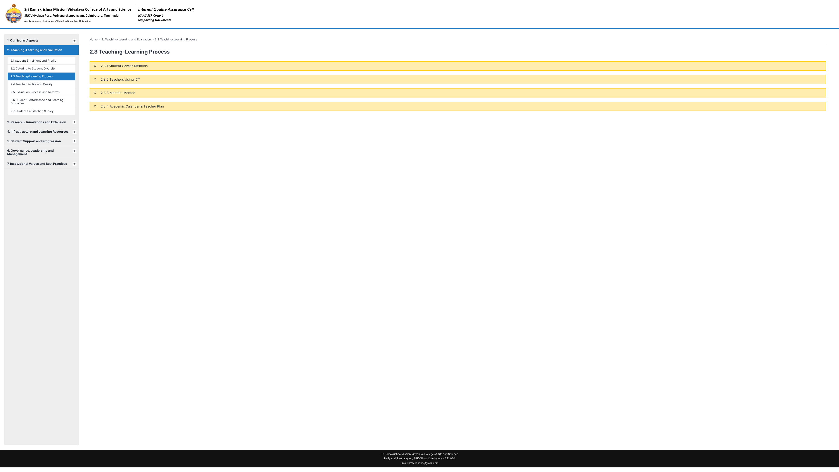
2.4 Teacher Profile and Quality (31, 84)
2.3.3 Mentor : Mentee (118, 93)
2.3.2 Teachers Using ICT (120, 79)
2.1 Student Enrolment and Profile (33, 60)
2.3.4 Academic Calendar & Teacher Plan (132, 106)
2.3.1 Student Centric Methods (124, 66)
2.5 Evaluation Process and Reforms (35, 92)
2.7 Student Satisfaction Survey (32, 111)
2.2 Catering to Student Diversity (32, 68)
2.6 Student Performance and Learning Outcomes (37, 101)
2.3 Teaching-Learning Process (31, 76)
